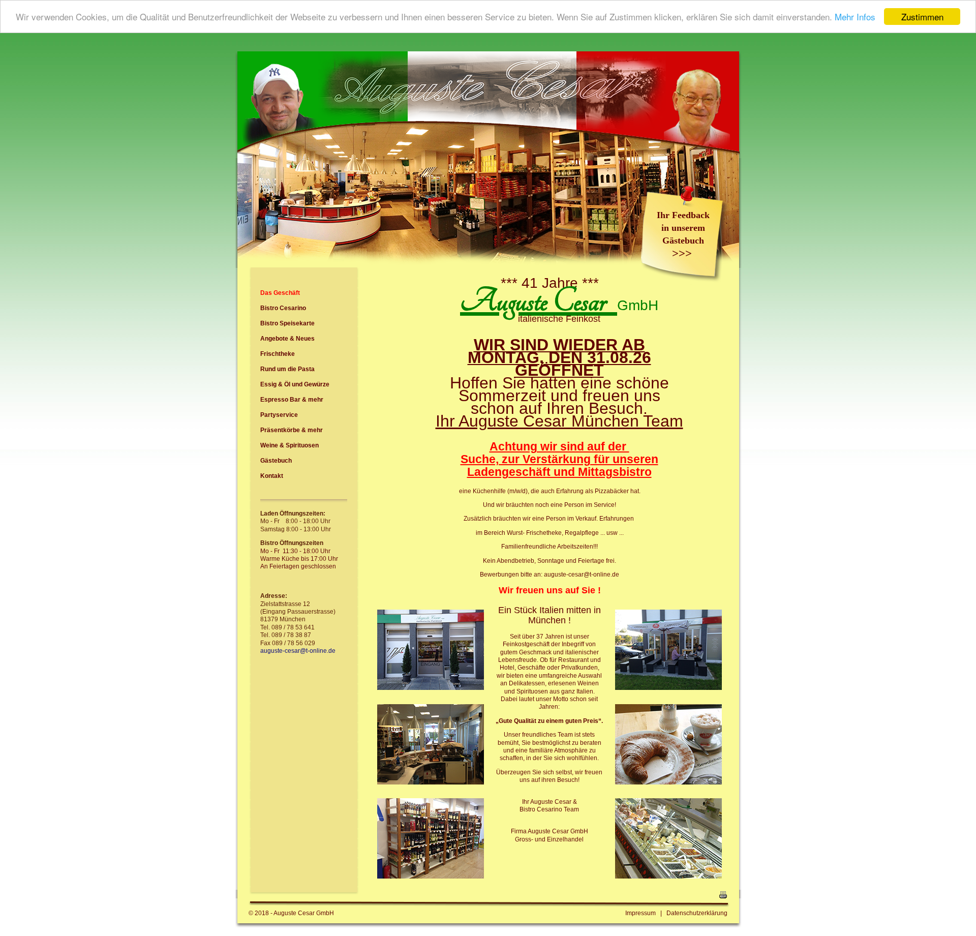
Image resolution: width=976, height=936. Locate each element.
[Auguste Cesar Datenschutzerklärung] (664, 913)
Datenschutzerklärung (696, 913)
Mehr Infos (855, 17)
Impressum (640, 913)
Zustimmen (922, 16)
